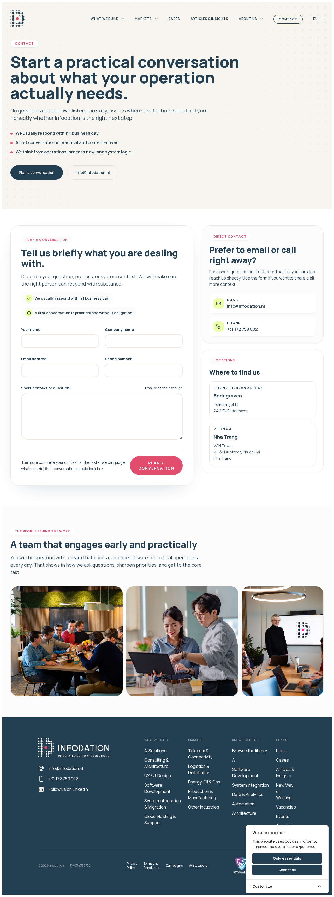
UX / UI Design (157, 776)
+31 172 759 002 (63, 779)
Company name (119, 329)
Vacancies (286, 807)
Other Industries (203, 807)
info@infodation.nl (93, 172)
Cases (174, 18)
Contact (288, 19)
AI (234, 760)
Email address (33, 358)
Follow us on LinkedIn (68, 789)
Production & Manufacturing (202, 794)
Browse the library (249, 750)
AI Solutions (155, 750)
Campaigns (174, 865)
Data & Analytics (247, 794)
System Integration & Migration (162, 804)
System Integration (250, 785)
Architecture (244, 813)
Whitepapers (198, 865)
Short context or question (45, 387)
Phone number (118, 358)
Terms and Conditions (151, 865)
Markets (143, 18)
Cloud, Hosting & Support (160, 819)
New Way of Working (284, 791)
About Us (248, 18)
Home (281, 750)
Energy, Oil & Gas (204, 782)
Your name (30, 329)
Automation (243, 804)
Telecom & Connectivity (200, 754)
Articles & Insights (209, 18)
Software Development (157, 788)
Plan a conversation (37, 172)
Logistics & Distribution (199, 769)
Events (282, 816)
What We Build (105, 18)
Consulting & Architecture (156, 763)
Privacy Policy (132, 865)
